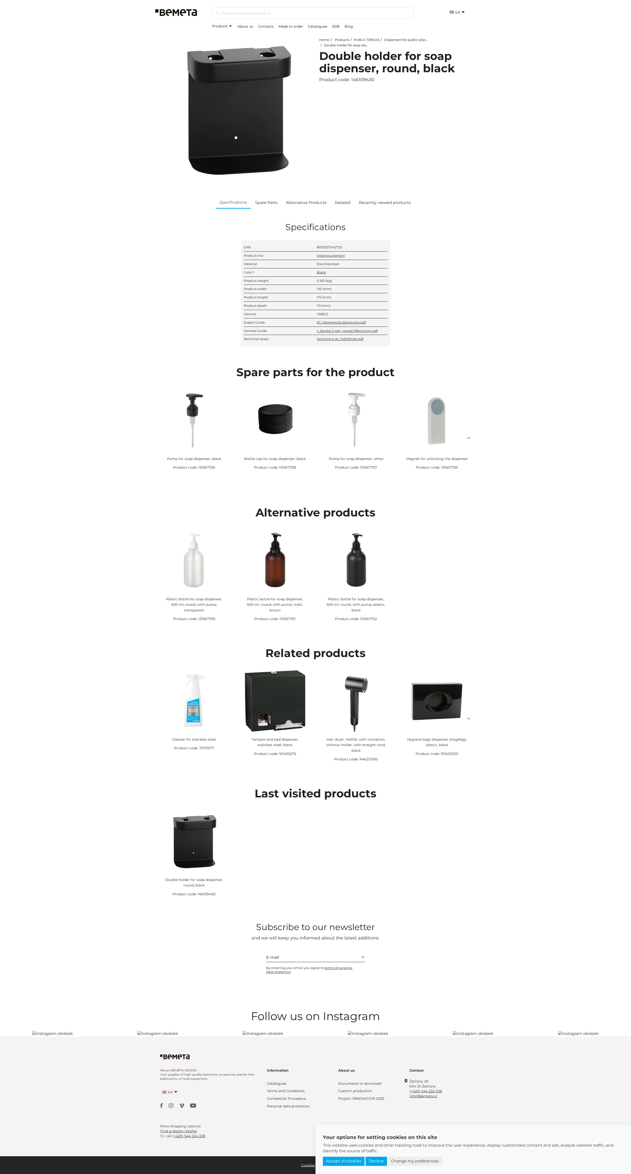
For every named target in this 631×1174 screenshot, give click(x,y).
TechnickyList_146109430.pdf (340, 339)
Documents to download (359, 1083)
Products (220, 26)
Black (321, 272)
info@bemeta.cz (423, 1096)
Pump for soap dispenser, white (356, 459)
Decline (376, 1161)
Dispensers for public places (406, 40)
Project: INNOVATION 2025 (361, 1098)
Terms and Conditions (286, 1091)
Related (343, 202)
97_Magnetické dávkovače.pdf (341, 322)
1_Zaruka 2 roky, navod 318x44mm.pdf (347, 331)
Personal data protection (288, 1106)
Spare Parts (266, 202)
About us (245, 26)
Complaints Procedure (286, 1098)
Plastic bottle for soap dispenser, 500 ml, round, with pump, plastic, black (356, 604)
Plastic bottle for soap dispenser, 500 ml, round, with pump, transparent (194, 604)
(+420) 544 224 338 (425, 1091)
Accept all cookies (343, 1161)
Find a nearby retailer (178, 1131)
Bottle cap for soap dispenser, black (275, 459)
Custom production (355, 1091)
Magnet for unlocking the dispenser (437, 459)
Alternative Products (306, 202)
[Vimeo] (182, 1105)
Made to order (291, 26)
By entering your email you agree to (309, 970)
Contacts (266, 26)
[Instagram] (172, 1105)
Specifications (233, 202)
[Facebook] (162, 1105)
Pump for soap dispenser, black (194, 459)
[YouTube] (193, 1105)
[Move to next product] (468, 438)
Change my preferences (415, 1161)
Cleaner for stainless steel (194, 739)
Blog (349, 26)
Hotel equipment (331, 255)
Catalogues (317, 26)
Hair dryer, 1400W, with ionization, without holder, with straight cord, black (356, 745)
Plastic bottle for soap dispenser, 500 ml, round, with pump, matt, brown (275, 604)
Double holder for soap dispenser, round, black (361, 45)
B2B (336, 26)
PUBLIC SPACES (367, 40)
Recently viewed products (385, 202)
